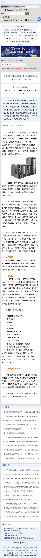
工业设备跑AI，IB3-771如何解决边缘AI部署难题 (22, 441)
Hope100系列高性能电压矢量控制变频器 (19, 491)
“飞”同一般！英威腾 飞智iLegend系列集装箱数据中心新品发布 (23, 512)
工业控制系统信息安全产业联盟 (24, 528)
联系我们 (24, 543)
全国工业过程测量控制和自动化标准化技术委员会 (18, 538)
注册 (9, 17)
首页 (11, 60)
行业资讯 (12, 68)
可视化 (22, 125)
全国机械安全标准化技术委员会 (13, 533)
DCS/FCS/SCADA (9, 38)
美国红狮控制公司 (23, 87)
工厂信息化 (21, 33)
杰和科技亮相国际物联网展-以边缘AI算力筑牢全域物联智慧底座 (23, 437)
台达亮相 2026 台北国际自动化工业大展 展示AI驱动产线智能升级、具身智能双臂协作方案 (23, 416)
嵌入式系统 (13, 35)
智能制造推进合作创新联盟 (12, 530)
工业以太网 (27, 35)
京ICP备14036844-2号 (25, 553)
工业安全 (6, 30)
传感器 (21, 35)
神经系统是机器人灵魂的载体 (15, 433)
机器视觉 (6, 33)
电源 (6, 41)
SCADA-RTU (14, 41)
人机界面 (32, 30)
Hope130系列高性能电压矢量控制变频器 (19, 495)
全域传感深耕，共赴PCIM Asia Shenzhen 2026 (22, 429)
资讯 (15, 60)
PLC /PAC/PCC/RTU (22, 38)
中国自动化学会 (8, 528)
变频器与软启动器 (31, 33)
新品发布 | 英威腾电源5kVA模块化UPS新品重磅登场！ (23, 508)
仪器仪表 (6, 35)
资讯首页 (5, 68)
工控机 (32, 38)
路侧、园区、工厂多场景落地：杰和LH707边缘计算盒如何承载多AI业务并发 (23, 446)
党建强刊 (34, 68)
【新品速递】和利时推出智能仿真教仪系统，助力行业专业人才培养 (23, 516)
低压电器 (28, 41)
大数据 (12, 125)
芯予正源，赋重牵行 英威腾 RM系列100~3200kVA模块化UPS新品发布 (23, 470)
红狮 (17, 125)
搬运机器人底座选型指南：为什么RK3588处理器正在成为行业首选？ (23, 412)
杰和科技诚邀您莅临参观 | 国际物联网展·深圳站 (22, 454)
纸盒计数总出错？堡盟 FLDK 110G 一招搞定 (21, 425)
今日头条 (7, 20)
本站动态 (27, 68)
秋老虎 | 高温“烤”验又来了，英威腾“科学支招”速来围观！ (23, 474)
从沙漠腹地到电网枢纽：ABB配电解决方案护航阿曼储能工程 (23, 420)
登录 (4, 17)
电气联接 (21, 41)
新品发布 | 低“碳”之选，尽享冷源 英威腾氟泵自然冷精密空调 (23, 483)
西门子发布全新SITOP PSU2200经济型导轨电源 (22, 487)
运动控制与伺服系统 (23, 30)
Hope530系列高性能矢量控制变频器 (18, 499)
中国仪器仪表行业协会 (10, 535)
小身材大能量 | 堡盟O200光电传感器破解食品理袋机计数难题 (23, 450)
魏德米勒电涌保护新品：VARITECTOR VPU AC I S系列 (23, 504)
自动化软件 (13, 33)
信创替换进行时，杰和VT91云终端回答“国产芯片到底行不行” (23, 458)
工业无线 (13, 30)
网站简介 (16, 543)
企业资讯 (19, 68)
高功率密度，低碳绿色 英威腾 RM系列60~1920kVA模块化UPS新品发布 (23, 478)
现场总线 (34, 35)
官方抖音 (31, 20)
